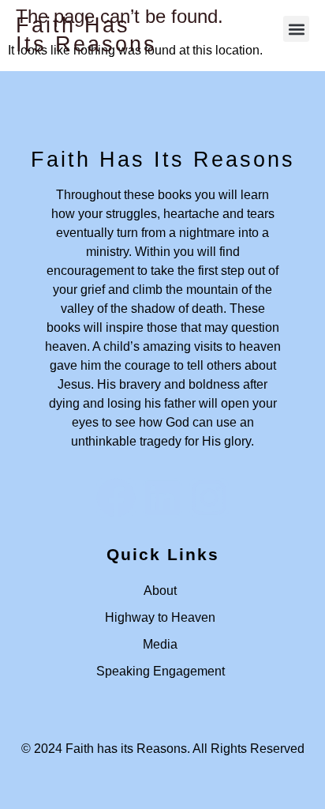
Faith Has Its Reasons (86, 34)
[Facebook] (116, 497)
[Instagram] (209, 497)
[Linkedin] (162, 497)
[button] (296, 29)
